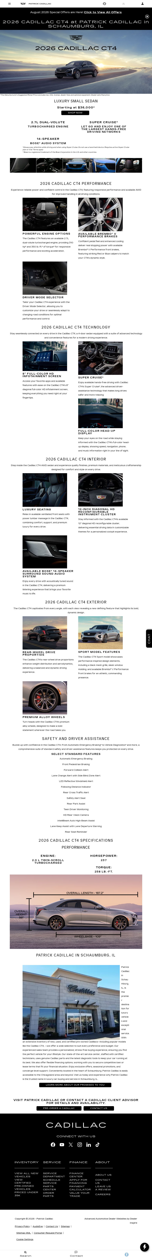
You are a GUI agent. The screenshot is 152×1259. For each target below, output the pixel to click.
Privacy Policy (22, 1226)
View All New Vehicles (26, 1175)
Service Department (54, 1175)
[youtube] (62, 1144)
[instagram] (79, 1144)
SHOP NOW (75, 113)
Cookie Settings (24, 1239)
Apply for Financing (78, 1181)
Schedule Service (51, 1181)
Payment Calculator (80, 1188)
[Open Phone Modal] (104, 3)
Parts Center (49, 1188)
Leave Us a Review (103, 1188)
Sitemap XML (23, 1233)
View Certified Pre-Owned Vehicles (24, 1184)
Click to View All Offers (103, 12)
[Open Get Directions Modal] (123, 3)
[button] (147, 16)
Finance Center (76, 1175)
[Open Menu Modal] (9, 3)
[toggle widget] (144, 1247)
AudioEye (38, 1226)
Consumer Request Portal (48, 1233)
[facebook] (53, 1144)
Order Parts (48, 1194)
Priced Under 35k (26, 1194)
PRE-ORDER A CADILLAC (59, 1108)
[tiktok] (97, 1144)
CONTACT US (98, 1108)
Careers (103, 1194)
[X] (71, 1144)
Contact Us (102, 1181)
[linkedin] (88, 1144)
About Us (103, 1175)
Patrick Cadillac (45, 1219)
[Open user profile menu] (142, 3)
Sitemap (65, 1226)
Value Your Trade (79, 1194)
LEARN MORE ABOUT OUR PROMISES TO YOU (75, 1085)
